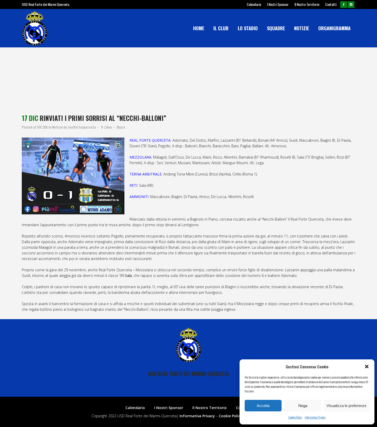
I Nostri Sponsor (278, 4)
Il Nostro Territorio (306, 4)
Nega (302, 405)
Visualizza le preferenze (346, 405)
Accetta (263, 405)
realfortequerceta (82, 127)
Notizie (57, 127)
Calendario (254, 4)
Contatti (330, 4)
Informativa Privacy (315, 417)
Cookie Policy (295, 417)
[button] (366, 366)
